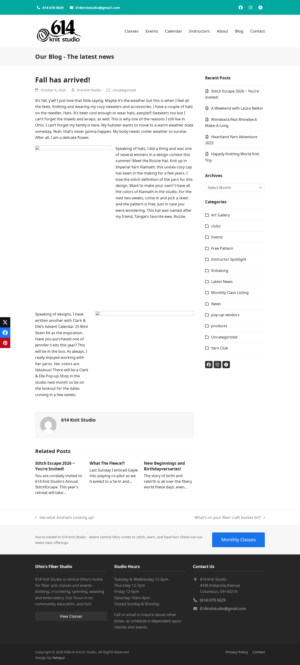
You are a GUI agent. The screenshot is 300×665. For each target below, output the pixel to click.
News (216, 303)
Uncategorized (124, 90)
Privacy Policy (237, 652)
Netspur (58, 657)
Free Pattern (222, 248)
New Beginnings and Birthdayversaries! (164, 466)
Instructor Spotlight (228, 259)
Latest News (222, 281)
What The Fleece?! (107, 463)
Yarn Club (219, 348)
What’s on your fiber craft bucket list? (228, 517)
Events (217, 237)
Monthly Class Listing (230, 292)
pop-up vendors (225, 314)
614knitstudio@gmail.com (223, 608)
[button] (5, 322)
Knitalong (219, 270)
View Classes (71, 616)
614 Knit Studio (89, 90)
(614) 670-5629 (212, 600)
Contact (259, 652)
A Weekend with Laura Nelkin (237, 108)
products (219, 325)
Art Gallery (220, 215)
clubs (216, 226)
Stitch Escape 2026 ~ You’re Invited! (55, 466)
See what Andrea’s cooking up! (64, 517)
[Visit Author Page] (48, 424)
